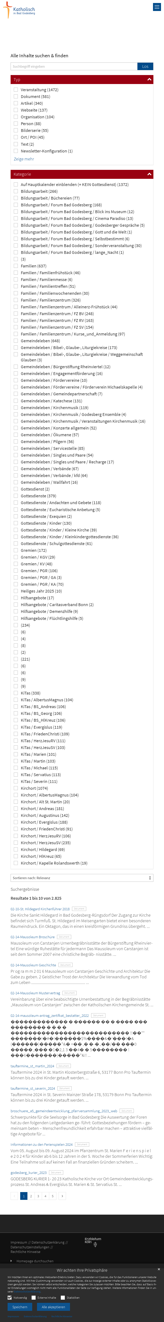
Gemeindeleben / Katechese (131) (51, 401)
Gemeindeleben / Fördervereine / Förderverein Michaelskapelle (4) (82, 387)
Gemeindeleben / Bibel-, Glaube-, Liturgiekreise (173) (69, 347)
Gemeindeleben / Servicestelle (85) (53, 448)
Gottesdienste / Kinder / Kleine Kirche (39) (59, 530)
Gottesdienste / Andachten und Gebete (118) (61, 502)
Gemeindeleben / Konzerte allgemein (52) (59, 428)
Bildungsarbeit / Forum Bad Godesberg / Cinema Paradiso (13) (77, 218)
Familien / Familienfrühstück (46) (51, 272)
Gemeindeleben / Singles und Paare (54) (57, 455)
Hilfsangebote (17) (37, 598)
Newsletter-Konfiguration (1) (47, 151)
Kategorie (22, 174)
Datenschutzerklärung (27, 1291)
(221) (25, 659)
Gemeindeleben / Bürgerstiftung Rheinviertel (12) (66, 366)
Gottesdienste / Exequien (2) (46, 516)
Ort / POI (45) (33, 137)
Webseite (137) (34, 110)
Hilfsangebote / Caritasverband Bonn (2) (57, 604)
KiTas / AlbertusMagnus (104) (47, 700)
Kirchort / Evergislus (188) (44, 822)
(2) (23, 652)
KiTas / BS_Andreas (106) (43, 706)
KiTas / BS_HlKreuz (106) (43, 720)
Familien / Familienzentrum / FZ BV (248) (57, 313)
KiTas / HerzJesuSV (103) (43, 747)
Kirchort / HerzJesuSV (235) (46, 842)
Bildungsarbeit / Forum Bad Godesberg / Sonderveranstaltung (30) (81, 245)
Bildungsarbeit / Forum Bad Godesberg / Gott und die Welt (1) (76, 232)
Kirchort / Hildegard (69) (43, 849)
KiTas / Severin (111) (39, 781)
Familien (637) (34, 266)
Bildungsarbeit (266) (39, 191)
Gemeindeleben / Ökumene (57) (50, 434)
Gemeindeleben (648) (40, 340)
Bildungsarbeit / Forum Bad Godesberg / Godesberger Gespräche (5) (83, 225)
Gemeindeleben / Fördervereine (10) (54, 380)
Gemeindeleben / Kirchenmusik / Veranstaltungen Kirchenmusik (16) (83, 421)
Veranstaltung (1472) (40, 89)
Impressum (13, 1316)
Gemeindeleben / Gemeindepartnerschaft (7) (62, 394)
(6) (23, 632)
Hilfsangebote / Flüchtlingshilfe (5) (52, 618)
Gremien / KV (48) (37, 564)
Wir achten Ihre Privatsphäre (82, 1270)
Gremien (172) (34, 550)
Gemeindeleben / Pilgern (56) (47, 441)
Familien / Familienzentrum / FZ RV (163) (57, 320)
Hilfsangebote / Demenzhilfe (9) (49, 611)
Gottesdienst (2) (35, 489)
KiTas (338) (31, 693)
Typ (17, 79)
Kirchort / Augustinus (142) (45, 815)
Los (145, 66)
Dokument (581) (35, 96)
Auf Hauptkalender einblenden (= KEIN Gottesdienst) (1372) (75, 184)
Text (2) (27, 144)
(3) (23, 259)
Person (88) (31, 123)
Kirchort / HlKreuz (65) (41, 856)
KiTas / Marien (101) (38, 754)
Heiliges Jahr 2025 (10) (41, 591)
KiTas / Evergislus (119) (41, 727)
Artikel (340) (32, 103)
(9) (23, 679)
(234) (25, 625)
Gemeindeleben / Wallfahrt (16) (49, 482)
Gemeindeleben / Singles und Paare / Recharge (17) (67, 462)
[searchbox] (74, 66)
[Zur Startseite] (19, 10)
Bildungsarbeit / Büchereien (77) (50, 198)
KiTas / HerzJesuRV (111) (43, 740)
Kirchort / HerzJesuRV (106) (46, 836)
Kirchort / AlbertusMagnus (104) (50, 795)
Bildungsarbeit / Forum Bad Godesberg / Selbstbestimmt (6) (75, 238)
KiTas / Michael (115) (39, 768)
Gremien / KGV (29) (38, 557)
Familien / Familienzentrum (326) (51, 300)
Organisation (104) (38, 117)
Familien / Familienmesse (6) (47, 279)
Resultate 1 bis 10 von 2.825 (36, 898)
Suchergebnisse (25, 889)
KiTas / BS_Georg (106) (41, 713)
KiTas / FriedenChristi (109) (45, 734)
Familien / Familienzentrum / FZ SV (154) (57, 327)
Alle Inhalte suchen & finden (39, 55)
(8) (23, 645)
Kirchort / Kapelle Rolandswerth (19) (54, 863)
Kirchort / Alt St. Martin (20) (45, 801)
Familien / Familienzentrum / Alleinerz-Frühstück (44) (69, 307)
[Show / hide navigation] (157, 7)
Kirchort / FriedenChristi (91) (47, 829)
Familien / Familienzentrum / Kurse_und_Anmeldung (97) (73, 334)
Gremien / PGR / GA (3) (41, 577)
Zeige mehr (24, 159)
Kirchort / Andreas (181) (42, 808)
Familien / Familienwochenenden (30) (55, 293)
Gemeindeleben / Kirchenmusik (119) (55, 407)
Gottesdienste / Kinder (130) (46, 523)
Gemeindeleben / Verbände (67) (50, 468)
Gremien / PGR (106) (39, 570)
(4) (23, 638)
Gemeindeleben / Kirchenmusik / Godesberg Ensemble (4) (73, 414)
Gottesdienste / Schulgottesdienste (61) (57, 543)
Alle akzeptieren (53, 1307)
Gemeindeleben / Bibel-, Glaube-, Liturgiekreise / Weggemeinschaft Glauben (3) (82, 357)
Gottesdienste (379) (38, 496)
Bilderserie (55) (35, 130)
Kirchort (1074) (34, 788)
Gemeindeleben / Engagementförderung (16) (62, 373)
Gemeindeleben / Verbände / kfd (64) (54, 475)
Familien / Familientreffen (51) (48, 286)
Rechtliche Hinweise (61, 1316)
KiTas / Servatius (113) (41, 774)
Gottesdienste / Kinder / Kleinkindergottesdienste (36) (70, 536)
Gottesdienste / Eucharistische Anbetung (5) (60, 509)
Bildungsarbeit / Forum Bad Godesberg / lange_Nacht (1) (72, 252)
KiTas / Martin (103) (38, 761)
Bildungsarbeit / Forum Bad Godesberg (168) (61, 205)
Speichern (19, 1307)
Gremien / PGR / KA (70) (42, 584)
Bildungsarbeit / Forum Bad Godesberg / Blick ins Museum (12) (77, 211)
